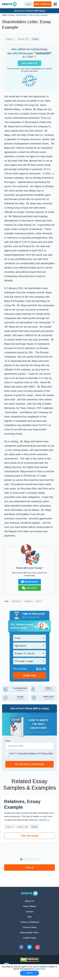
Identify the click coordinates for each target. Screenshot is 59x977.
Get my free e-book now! (29, 764)
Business (16, 601)
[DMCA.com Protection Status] (29, 960)
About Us (29, 901)
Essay (35, 39)
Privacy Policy (29, 927)
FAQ (29, 917)
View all (29, 867)
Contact (29, 911)
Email (7, 741)
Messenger (31, 582)
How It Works (29, 906)
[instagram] (37, 947)
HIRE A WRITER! (42, 4)
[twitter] (29, 947)
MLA (38, 601)
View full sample (30, 835)
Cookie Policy (29, 938)
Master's (29, 601)
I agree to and (31, 755)
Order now (29, 675)
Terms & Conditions (29, 922)
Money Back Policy (29, 932)
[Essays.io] (29, 893)
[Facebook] (21, 947)
